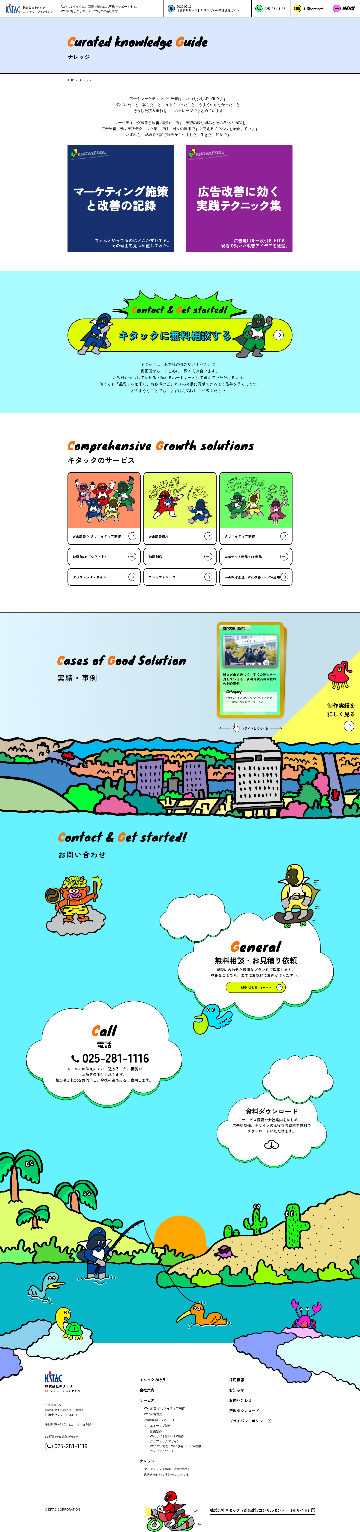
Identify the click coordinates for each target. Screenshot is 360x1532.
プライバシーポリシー (248, 1421)
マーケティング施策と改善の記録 (166, 1469)
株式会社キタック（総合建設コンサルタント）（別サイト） (260, 1510)
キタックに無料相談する (175, 335)
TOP (71, 80)
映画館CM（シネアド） (160, 1420)
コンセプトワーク (162, 1451)
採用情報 (236, 1379)
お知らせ (236, 1390)
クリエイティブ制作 (157, 1425)
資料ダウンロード (244, 1410)
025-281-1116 (116, 1057)
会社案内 (147, 1390)
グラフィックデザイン (165, 1441)
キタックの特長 (153, 1379)
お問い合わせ (240, 1400)
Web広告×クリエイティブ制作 (164, 1408)
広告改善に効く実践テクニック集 (166, 1474)
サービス (147, 1400)
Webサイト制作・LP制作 (167, 1436)
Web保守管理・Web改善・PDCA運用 (175, 1446)
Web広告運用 (153, 1414)
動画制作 (156, 1431)
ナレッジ (147, 1461)
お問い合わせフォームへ (255, 987)
